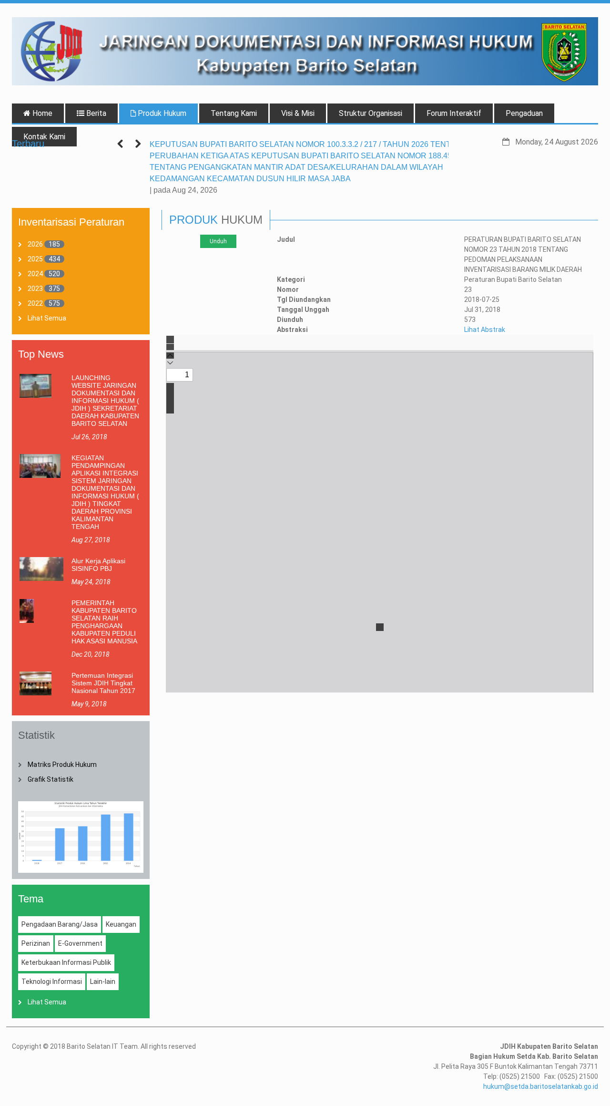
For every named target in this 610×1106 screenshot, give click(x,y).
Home (41, 113)
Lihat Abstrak (484, 329)
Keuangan (121, 924)
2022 (35, 303)
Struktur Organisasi (370, 113)
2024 (35, 274)
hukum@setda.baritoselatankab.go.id (540, 1086)
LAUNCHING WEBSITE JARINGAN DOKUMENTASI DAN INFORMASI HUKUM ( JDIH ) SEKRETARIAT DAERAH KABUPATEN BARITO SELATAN (105, 400)
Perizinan (35, 943)
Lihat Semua (47, 318)
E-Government (80, 943)
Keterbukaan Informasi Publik (66, 962)
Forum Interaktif (454, 113)
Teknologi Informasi (51, 981)
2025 (35, 259)
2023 (35, 288)
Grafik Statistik (50, 779)
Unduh (218, 241)
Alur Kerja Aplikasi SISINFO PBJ (98, 564)
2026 (35, 244)
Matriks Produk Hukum (62, 764)
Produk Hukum (161, 113)
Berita (95, 113)
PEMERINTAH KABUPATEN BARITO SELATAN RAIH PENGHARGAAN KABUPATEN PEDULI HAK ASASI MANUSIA (104, 622)
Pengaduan (524, 113)
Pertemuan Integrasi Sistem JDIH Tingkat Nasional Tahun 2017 (103, 683)
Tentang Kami (234, 113)
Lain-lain (102, 981)
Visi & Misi (298, 113)
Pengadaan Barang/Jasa (59, 924)
